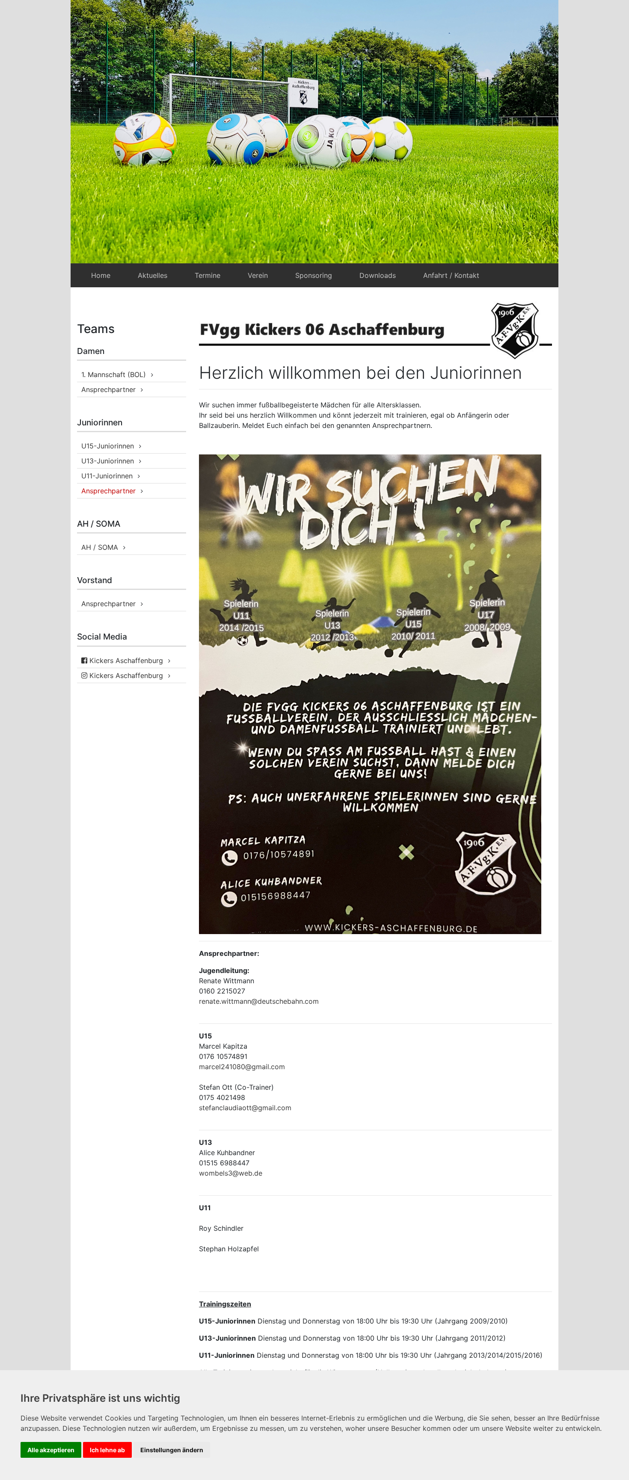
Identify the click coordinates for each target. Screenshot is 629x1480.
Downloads (377, 275)
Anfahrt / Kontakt (451, 275)
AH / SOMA (99, 547)
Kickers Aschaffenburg (125, 660)
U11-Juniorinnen (107, 476)
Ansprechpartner (108, 389)
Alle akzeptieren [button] (50, 1449)
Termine (207, 275)
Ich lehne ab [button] (107, 1449)
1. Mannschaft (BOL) (113, 374)
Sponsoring (313, 275)
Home (100, 275)
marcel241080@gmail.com (242, 1066)
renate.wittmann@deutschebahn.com (259, 1001)
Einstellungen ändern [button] (171, 1449)
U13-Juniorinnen (107, 461)
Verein (258, 275)
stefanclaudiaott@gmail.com (245, 1107)
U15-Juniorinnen (107, 446)
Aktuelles (152, 275)
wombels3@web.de (230, 1173)
